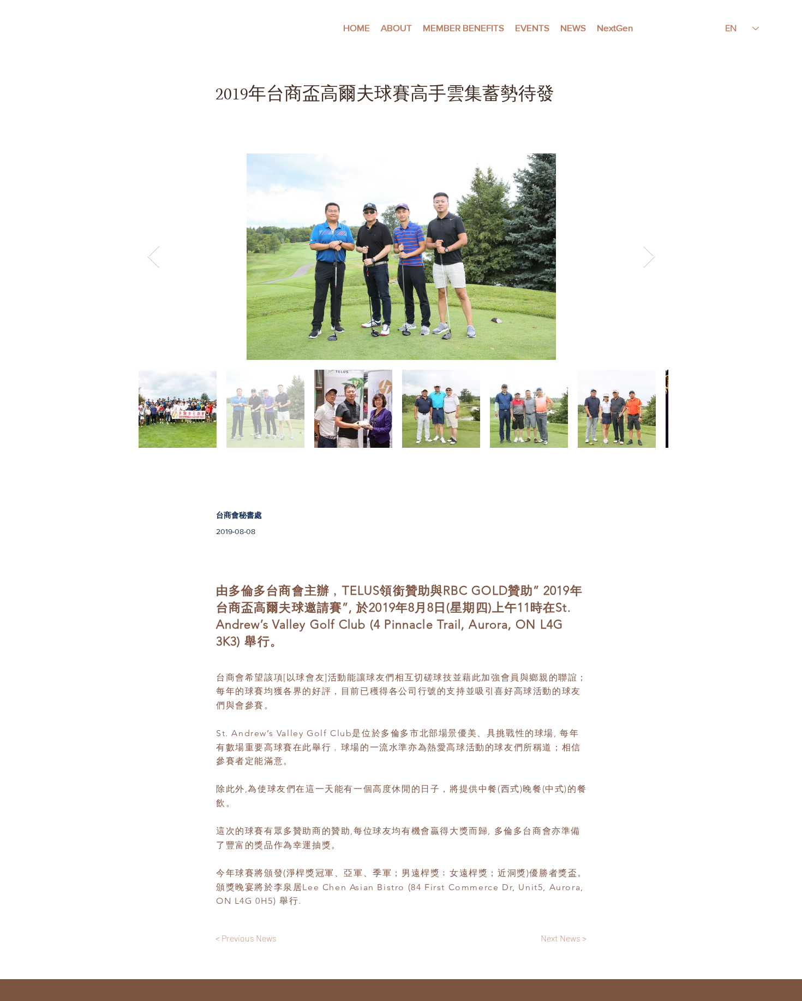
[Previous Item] (153, 257)
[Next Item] (649, 257)
